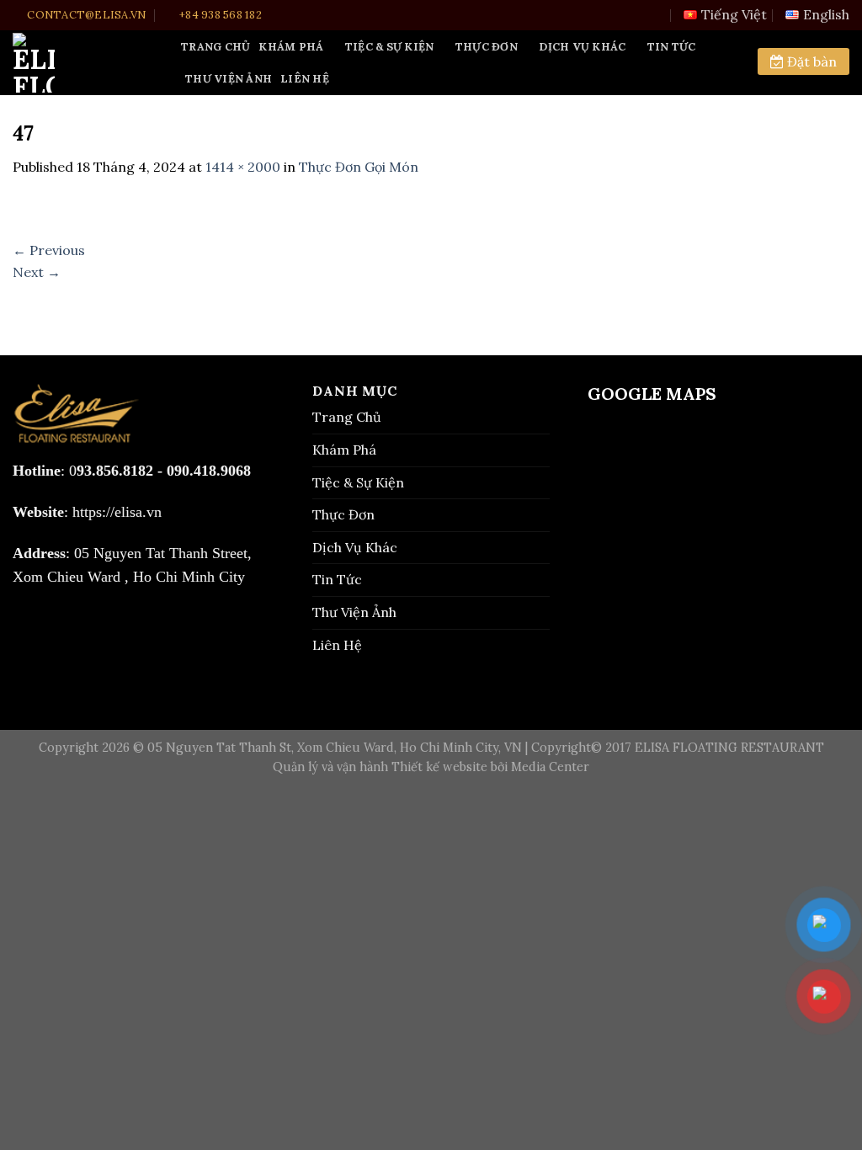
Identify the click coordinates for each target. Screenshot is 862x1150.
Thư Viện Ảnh (228, 79)
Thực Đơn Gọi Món (358, 166)
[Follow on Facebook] (27, 629)
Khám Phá (290, 47)
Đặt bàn (810, 61)
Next (37, 272)
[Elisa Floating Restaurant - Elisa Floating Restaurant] (84, 62)
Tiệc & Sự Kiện (389, 47)
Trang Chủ (215, 47)
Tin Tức (671, 47)
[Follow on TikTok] (56, 629)
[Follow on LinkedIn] (113, 629)
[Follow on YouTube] (141, 629)
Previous (49, 250)
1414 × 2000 (242, 166)
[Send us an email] (84, 629)
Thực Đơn (486, 47)
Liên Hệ (304, 79)
